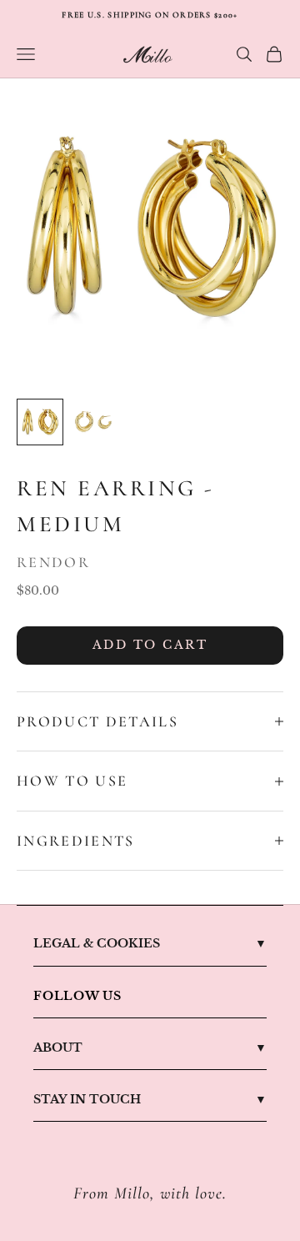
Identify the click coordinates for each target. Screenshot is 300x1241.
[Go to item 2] (93, 422)
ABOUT (57, 1047)
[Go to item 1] (40, 422)
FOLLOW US (77, 995)
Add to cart (150, 644)
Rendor (53, 562)
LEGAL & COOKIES (96, 943)
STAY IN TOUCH (87, 1099)
